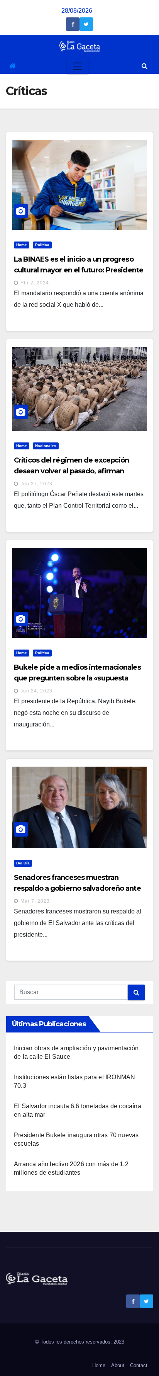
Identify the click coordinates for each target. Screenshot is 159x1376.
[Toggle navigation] (77, 66)
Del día (23, 863)
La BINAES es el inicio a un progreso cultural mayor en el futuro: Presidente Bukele (78, 270)
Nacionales (45, 446)
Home (21, 245)
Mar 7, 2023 (35, 901)
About (117, 1365)
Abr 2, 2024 (34, 283)
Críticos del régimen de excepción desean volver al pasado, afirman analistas (71, 471)
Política (42, 245)
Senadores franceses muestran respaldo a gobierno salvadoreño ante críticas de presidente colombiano (77, 888)
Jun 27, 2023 (36, 483)
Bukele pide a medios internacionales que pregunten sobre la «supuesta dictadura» (77, 678)
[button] (144, 66)
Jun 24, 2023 (36, 691)
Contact (138, 1365)
